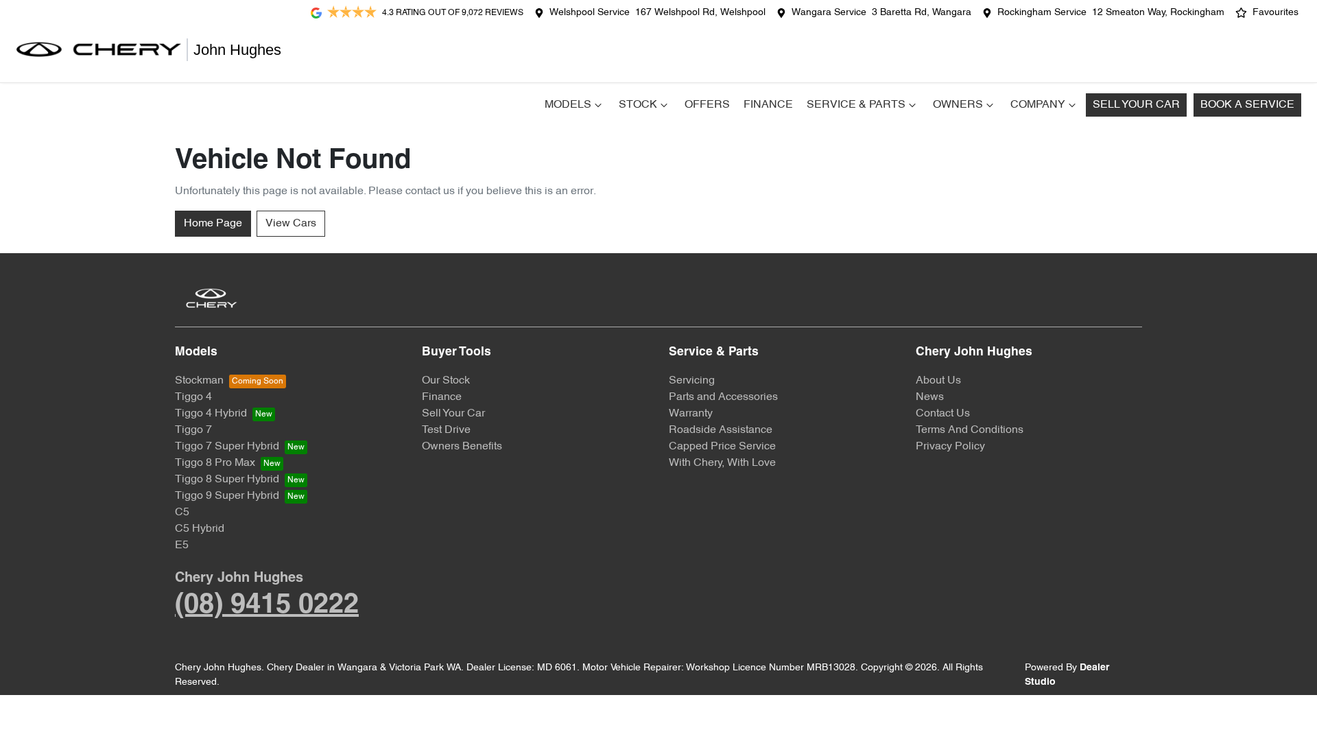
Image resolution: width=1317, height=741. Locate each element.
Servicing (692, 380)
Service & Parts (856, 104)
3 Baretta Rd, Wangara (921, 12)
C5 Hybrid (199, 529)
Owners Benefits (462, 446)
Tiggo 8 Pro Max (215, 463)
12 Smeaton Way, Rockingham (1158, 12)
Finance (768, 104)
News (930, 397)
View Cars (290, 223)
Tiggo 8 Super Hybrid (227, 479)
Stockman (199, 380)
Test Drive (446, 430)
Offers (707, 104)
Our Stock (446, 380)
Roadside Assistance (720, 430)
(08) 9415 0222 (267, 605)
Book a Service (1247, 104)
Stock (638, 104)
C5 (182, 512)
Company (1037, 104)
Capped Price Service (722, 446)
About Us (938, 380)
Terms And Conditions (969, 430)
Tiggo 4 (193, 397)
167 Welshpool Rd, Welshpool (700, 12)
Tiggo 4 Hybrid (211, 413)
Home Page (213, 223)
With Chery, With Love (722, 463)
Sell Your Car (1136, 104)
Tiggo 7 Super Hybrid (227, 446)
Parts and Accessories (723, 397)
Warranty (691, 413)
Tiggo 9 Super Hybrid (227, 496)
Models (568, 104)
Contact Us (943, 413)
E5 (182, 545)
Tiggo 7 (193, 430)
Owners (958, 104)
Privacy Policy (950, 446)
